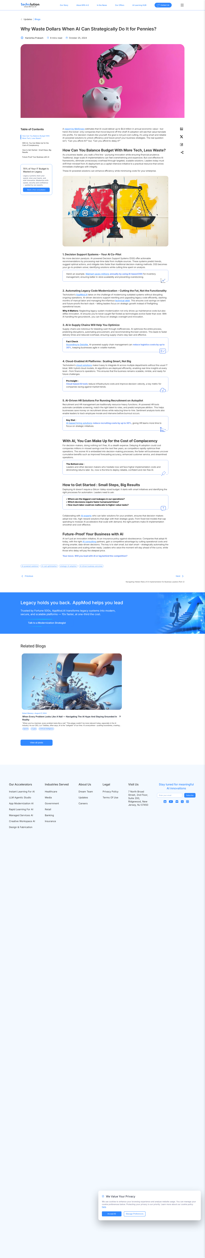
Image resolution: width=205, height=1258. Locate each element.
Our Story (64, 5)
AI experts (86, 515)
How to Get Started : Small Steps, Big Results (36, 151)
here (104, 1207)
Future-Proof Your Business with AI (35, 157)
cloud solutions (84, 365)
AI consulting (89, 541)
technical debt (122, 300)
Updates (28, 19)
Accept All (111, 1214)
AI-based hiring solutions (79, 423)
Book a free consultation (36, 190)
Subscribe (190, 795)
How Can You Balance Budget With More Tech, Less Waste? (36, 137)
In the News (102, 5)
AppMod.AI (82, 294)
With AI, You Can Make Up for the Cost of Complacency (35, 144)
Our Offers (119, 5)
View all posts (36, 742)
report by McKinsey (75, 129)
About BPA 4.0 (82, 5)
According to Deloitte (77, 344)
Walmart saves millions (97, 274)
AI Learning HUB (139, 5)
